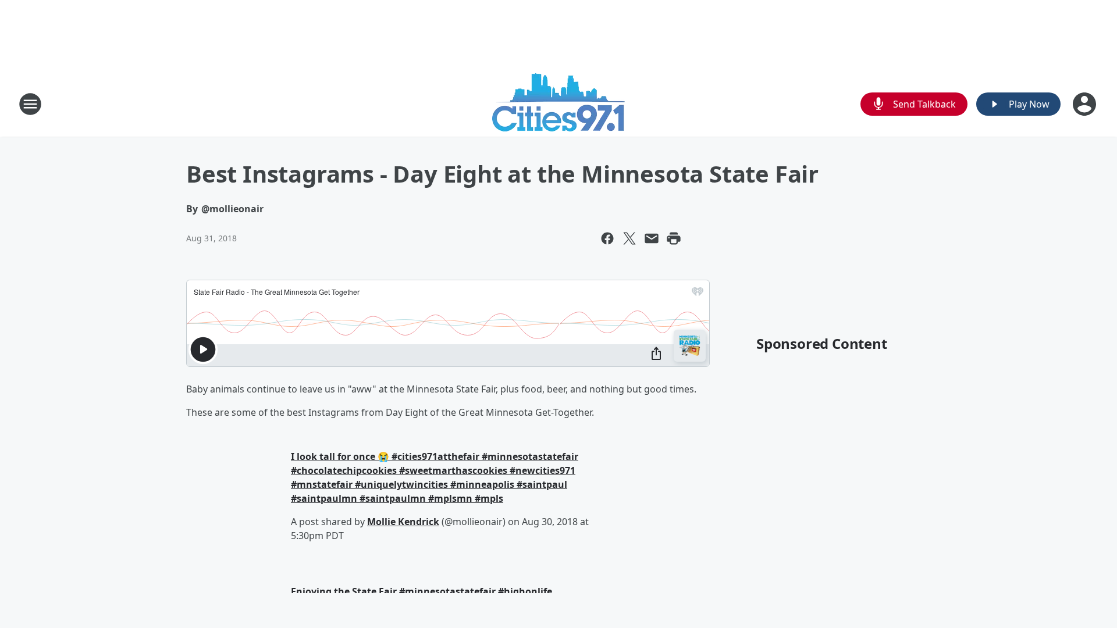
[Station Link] (558, 103)
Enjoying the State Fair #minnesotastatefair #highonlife (421, 591)
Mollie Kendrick (403, 521)
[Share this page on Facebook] (607, 238)
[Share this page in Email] (651, 238)
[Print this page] (674, 238)
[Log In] (1085, 104)
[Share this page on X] (629, 238)
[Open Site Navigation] (30, 104)
